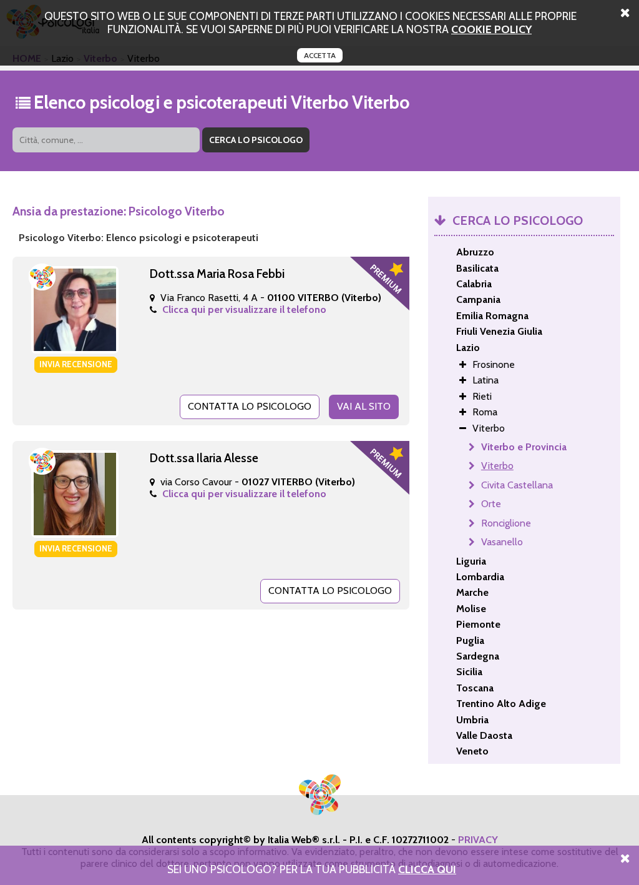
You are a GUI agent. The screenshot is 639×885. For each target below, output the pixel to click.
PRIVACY (478, 840)
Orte (491, 504)
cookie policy (491, 29)
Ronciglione (506, 523)
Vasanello (502, 542)
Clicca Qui (427, 869)
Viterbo (497, 466)
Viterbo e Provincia (524, 447)
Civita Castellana (517, 485)
